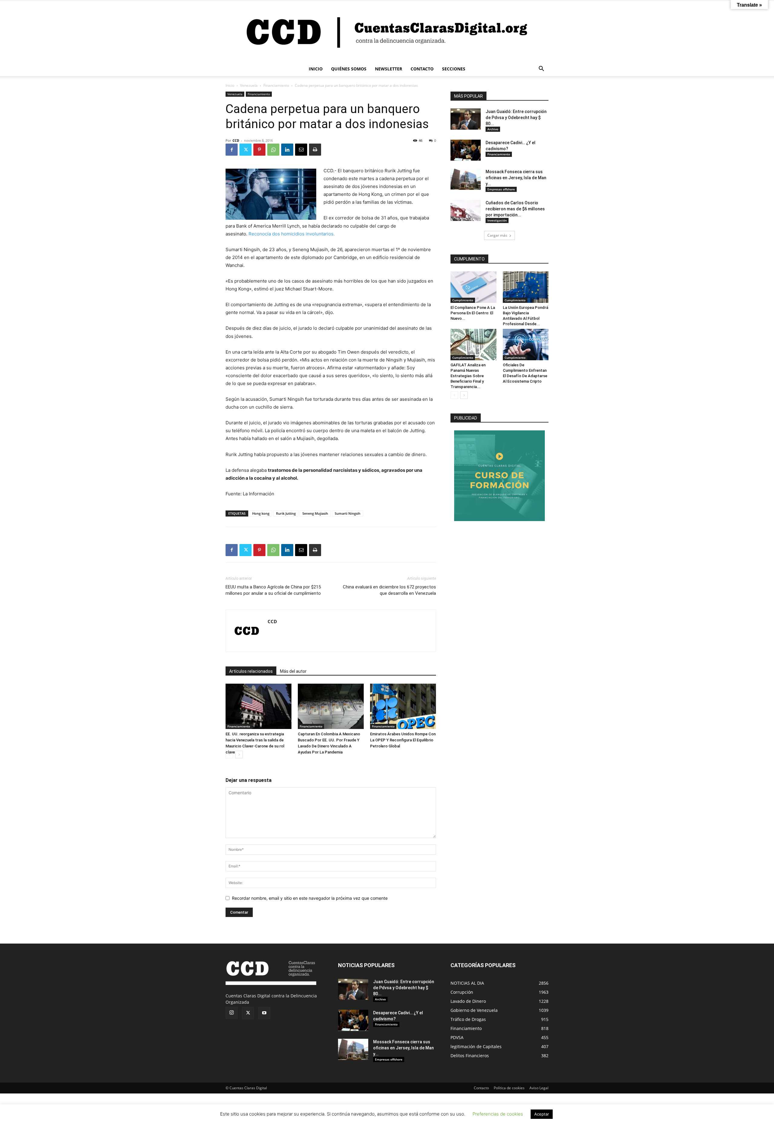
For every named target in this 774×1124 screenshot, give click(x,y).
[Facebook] (232, 150)
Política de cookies (509, 1087)
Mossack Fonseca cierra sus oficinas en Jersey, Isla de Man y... (516, 177)
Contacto (481, 1087)
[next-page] (239, 754)
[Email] (301, 150)
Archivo (492, 129)
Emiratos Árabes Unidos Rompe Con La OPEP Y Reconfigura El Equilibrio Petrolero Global (403, 740)
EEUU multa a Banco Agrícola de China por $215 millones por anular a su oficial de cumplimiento (273, 590)
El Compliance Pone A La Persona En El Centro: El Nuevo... (472, 313)
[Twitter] (245, 150)
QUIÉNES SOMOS (348, 69)
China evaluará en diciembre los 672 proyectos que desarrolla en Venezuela (389, 590)
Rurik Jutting (286, 513)
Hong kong (260, 513)
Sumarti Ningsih (347, 513)
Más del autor (293, 671)
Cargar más (497, 235)
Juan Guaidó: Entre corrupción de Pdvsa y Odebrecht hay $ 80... (516, 117)
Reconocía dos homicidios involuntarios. (292, 234)
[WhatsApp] (273, 150)
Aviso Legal (538, 1087)
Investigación (497, 220)
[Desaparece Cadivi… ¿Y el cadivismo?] (465, 150)
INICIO (316, 69)
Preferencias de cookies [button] (498, 1114)
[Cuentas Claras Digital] (387, 31)
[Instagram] (232, 1013)
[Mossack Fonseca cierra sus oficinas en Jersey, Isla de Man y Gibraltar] (465, 179)
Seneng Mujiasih (315, 513)
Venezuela (249, 85)
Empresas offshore (501, 189)
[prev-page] (229, 754)
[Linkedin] (287, 150)
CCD (236, 140)
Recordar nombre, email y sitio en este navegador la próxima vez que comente (310, 898)
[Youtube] (264, 1013)
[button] (541, 69)
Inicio (230, 85)
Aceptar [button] (541, 1114)
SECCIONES (453, 69)
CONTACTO (422, 69)
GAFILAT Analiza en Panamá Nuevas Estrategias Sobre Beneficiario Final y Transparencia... (468, 376)
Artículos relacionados (251, 671)
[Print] (315, 150)
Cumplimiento (462, 300)
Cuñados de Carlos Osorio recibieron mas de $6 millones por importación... (515, 208)
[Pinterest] (259, 150)
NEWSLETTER (388, 69)
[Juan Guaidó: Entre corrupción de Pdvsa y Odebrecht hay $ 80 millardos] (465, 119)
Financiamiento (276, 85)
